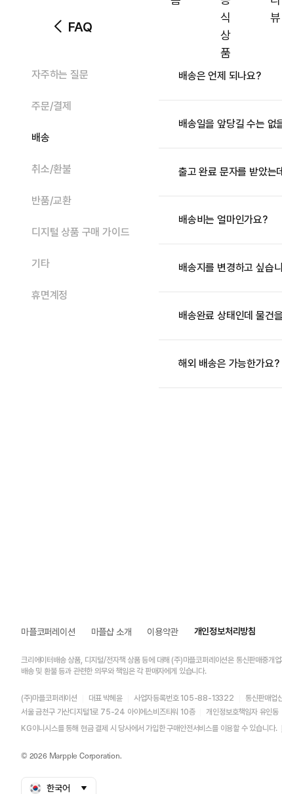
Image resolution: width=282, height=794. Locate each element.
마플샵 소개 (111, 632)
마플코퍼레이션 (48, 632)
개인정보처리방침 (225, 631)
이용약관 (162, 632)
